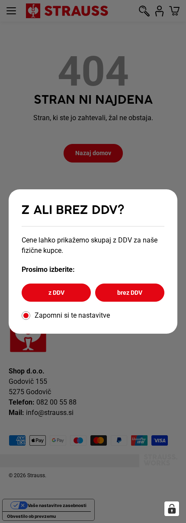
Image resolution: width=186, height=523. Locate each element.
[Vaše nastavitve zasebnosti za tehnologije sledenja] (171, 508)
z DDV (56, 292)
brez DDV (129, 292)
